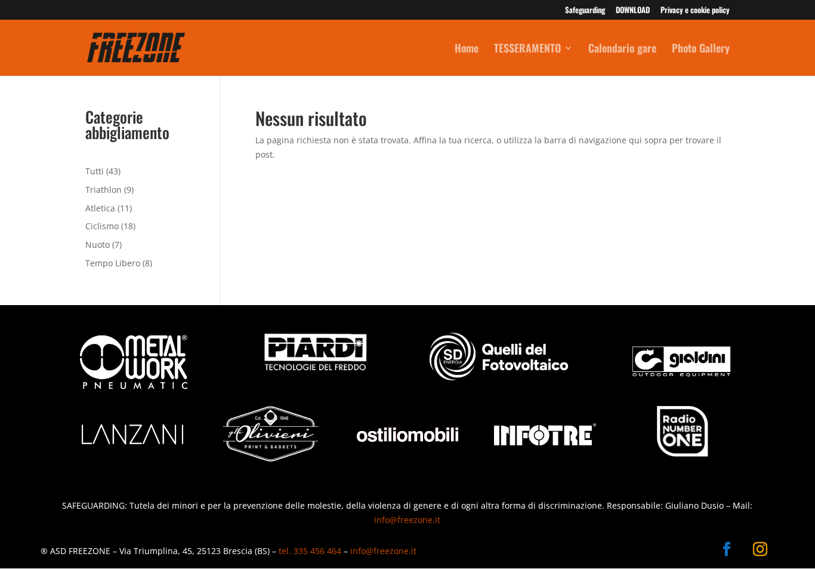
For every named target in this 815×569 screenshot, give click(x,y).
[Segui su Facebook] (726, 549)
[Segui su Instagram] (760, 549)
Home (466, 50)
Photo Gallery (701, 50)
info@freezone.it (407, 519)
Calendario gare (622, 50)
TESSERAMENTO (527, 50)
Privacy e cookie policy (695, 11)
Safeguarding (585, 11)
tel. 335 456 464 (310, 550)
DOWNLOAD (633, 11)
